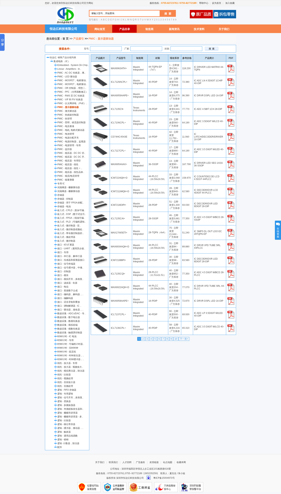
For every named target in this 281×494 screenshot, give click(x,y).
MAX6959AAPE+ (120, 95)
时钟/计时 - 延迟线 (66, 351)
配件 (59, 447)
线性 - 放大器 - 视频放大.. (70, 367)
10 (176, 339)
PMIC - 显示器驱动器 (68, 107)
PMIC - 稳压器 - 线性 (67, 164)
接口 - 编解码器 (65, 298)
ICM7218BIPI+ (118, 260)
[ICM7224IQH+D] (100, 173)
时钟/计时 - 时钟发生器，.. (70, 355)
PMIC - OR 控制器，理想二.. (71, 88)
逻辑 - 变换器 (64, 401)
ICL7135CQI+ (118, 273)
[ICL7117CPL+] (100, 146)
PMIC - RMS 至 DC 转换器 (70, 95)
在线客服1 (278, 230)
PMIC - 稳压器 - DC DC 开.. (71, 156)
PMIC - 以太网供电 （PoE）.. (72, 103)
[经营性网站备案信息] (89, 487)
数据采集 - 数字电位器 (68, 317)
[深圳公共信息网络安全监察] (114, 487)
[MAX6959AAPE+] (100, 91)
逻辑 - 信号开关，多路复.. (70, 397)
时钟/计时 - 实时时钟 (67, 348)
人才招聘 (127, 462)
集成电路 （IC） (62, 61)
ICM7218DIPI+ (118, 205)
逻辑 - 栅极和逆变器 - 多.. (70, 416)
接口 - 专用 (62, 252)
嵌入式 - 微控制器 (66, 241)
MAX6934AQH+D (120, 246)
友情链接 (154, 462)
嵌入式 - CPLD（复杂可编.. (71, 210)
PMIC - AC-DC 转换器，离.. (71, 72)
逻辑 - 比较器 (64, 420)
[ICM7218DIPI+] (100, 200)
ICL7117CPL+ (118, 150)
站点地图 (167, 462)
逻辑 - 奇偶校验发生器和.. (70, 409)
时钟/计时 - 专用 (65, 340)
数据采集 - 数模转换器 (68, 321)
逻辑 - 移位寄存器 (66, 424)
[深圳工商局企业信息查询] (140, 487)
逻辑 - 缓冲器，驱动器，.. (70, 428)
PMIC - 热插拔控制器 (68, 114)
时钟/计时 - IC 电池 (66, 336)
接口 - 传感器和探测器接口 (70, 260)
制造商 (149, 29)
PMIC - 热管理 (64, 118)
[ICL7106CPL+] (100, 118)
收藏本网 (181, 462)
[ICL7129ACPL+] (100, 77)
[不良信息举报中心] (166, 487)
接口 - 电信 (62, 286)
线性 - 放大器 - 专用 (67, 363)
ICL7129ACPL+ (119, 82)
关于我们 (224, 29)
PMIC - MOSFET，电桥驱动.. (72, 80)
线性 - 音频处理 (65, 386)
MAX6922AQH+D (120, 287)
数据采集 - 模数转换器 (68, 328)
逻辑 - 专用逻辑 (65, 393)
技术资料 (199, 29)
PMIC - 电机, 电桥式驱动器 (70, 130)
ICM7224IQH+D (119, 178)
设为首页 (216, 3)
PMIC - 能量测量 (65, 179)
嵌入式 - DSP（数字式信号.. (71, 214)
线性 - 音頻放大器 (66, 382)
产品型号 (121, 58)
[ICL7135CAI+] (100, 214)
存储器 (60, 195)
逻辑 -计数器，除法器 (68, 443)
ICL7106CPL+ (118, 122)
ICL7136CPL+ (118, 328)
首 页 (66, 38)
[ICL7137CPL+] (100, 310)
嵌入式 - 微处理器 (66, 237)
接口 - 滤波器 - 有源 (67, 283)
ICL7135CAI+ (118, 218)
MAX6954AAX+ (119, 164)
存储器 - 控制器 (65, 199)
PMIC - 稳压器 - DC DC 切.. (71, 153)
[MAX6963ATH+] (100, 64)
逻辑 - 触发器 (64, 432)
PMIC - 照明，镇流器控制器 (71, 122)
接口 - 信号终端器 (66, 263)
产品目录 (124, 29)
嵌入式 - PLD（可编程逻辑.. (71, 221)
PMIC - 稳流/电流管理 (68, 176)
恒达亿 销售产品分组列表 (63, 57)
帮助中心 (203, 3)
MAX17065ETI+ (119, 232)
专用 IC (61, 183)
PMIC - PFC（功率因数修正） (72, 92)
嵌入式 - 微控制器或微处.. (70, 229)
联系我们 (113, 462)
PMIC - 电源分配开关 (68, 137)
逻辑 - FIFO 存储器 (66, 390)
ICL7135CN (117, 109)
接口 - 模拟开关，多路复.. (70, 279)
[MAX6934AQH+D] (100, 242)
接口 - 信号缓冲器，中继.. (70, 267)
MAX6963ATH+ (119, 68)
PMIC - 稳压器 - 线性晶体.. (70, 172)
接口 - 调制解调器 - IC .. (69, 305)
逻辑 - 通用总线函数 (67, 435)
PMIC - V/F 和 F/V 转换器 (70, 99)
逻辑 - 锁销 (62, 439)
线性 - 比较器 (64, 374)
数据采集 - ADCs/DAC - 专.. (71, 313)
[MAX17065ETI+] (100, 228)
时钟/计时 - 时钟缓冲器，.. (70, 359)
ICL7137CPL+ (118, 314)
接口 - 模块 (62, 275)
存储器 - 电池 (64, 206)
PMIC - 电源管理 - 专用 (69, 145)
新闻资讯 (174, 29)
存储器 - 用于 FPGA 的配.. (70, 202)
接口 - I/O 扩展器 (65, 244)
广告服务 (140, 462)
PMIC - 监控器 (64, 149)
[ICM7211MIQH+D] (100, 187)
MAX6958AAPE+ (120, 301)
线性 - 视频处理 (65, 378)
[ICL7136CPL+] (100, 323)
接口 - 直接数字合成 (67, 290)
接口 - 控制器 (64, 271)
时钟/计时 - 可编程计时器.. (70, 344)
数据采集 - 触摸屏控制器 (69, 332)
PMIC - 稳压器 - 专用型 (69, 160)
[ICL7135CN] (100, 104)
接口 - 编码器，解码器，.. (70, 294)
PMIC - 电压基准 (65, 126)
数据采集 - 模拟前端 (67, 325)
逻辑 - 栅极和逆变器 (67, 412)
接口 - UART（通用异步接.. (71, 248)
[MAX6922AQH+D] (100, 283)
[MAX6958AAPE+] (100, 296)
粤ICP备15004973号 (164, 478)
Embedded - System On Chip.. (73, 65)
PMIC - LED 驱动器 (67, 76)
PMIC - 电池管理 (65, 134)
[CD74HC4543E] (100, 132)
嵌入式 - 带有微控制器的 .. (70, 233)
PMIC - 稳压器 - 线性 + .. (69, 168)
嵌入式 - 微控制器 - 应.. (69, 225)
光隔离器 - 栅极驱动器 (68, 187)
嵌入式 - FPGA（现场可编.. (71, 218)
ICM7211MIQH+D (120, 191)
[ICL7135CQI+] (100, 269)
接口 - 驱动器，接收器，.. (70, 309)
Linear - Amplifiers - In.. (69, 69)
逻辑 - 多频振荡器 (66, 405)
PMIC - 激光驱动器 (66, 111)
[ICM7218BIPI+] (100, 255)
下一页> (184, 339)
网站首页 (99, 29)
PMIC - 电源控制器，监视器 (71, 141)
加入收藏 (230, 3)
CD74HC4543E (119, 136)
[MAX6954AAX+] (100, 160)
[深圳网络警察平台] (191, 487)
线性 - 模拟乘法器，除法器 (70, 370)
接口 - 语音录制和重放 (68, 302)
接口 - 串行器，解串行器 (69, 256)
